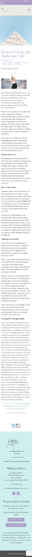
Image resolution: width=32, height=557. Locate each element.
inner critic (7, 64)
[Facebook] (13, 493)
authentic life (8, 62)
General (25, 62)
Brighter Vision (20, 554)
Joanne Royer (9, 60)
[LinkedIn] (18, 493)
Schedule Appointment (16, 525)
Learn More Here (16, 520)
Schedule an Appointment (16, 413)
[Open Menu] (29, 10)
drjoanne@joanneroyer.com (11, 1)
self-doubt (17, 64)
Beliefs (17, 62)
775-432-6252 (17, 484)
